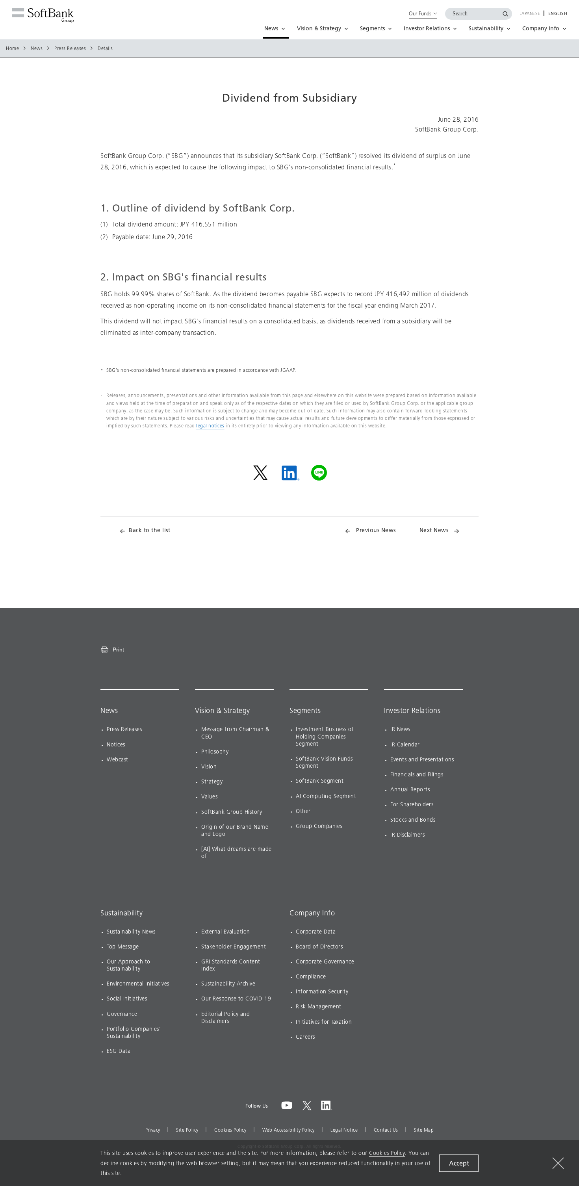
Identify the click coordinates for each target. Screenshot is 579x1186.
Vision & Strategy (222, 710)
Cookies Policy (230, 1130)
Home (12, 48)
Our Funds (420, 13)
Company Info (312, 913)
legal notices (210, 426)
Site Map (424, 1130)
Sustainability (121, 913)
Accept (459, 1163)
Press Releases (70, 48)
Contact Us (386, 1130)
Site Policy (187, 1130)
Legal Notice (344, 1130)
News (37, 48)
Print (118, 649)
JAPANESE (530, 13)
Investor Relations (412, 710)
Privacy (152, 1130)
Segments (305, 710)
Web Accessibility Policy (288, 1130)
